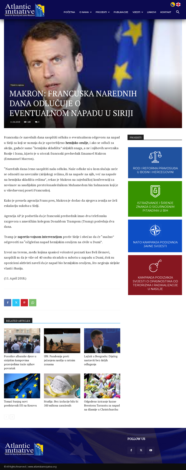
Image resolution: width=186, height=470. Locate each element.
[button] (177, 12)
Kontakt (165, 12)
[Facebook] (7, 302)
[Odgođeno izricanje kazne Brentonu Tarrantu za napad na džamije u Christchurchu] (102, 385)
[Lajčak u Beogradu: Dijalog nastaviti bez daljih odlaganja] (102, 340)
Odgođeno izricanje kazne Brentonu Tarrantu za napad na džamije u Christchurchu (102, 405)
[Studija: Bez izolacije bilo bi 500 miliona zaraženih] (62, 385)
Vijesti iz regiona (17, 85)
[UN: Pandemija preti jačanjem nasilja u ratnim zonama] (62, 340)
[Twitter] (16, 302)
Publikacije (121, 12)
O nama (84, 12)
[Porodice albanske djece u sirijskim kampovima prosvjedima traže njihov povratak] (22, 340)
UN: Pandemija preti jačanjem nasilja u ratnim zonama (59, 360)
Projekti (101, 12)
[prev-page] (6, 417)
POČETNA (69, 12)
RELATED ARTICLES (18, 320)
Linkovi (151, 12)
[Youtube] (150, 450)
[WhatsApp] (32, 302)
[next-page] (12, 417)
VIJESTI (136, 12)
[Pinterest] (24, 302)
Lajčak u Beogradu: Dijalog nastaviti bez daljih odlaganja (101, 360)
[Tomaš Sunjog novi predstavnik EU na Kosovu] (22, 385)
